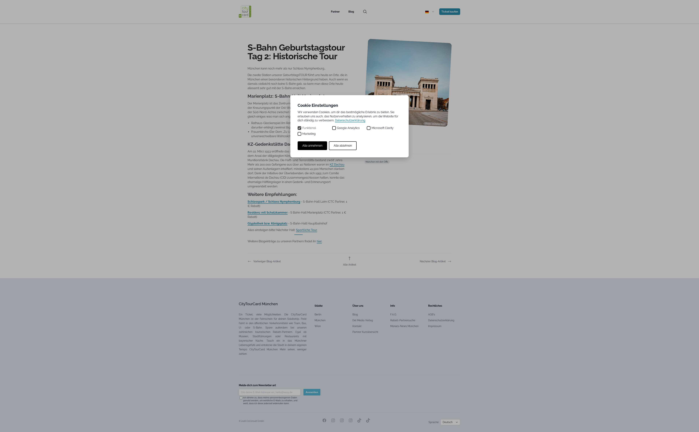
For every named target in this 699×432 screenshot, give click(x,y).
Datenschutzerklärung (350, 120)
